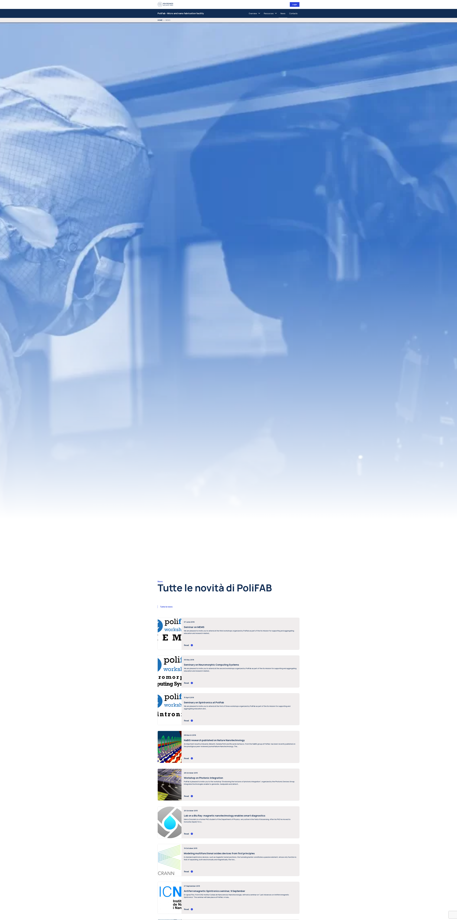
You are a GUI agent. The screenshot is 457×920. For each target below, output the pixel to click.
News (283, 13)
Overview (253, 13)
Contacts (293, 13)
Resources (269, 13)
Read (186, 645)
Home (160, 20)
